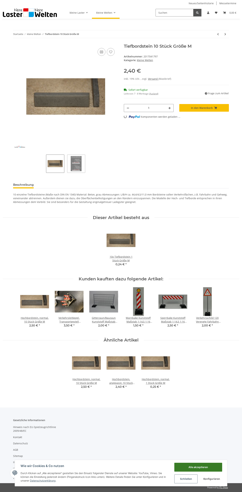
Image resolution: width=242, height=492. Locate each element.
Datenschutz (20, 443)
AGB (15, 449)
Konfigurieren (211, 478)
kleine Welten (145, 60)
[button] (208, 13)
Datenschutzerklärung (43, 480)
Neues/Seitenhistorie (201, 3)
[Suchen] (197, 12)
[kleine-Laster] (30, 13)
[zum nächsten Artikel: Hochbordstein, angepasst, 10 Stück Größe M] (225, 34)
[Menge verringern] (128, 108)
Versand (153, 78)
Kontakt (17, 437)
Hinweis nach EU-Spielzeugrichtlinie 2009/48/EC (34, 428)
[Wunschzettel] (216, 13)
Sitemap (18, 456)
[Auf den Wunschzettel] (111, 52)
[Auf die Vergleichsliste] (101, 52)
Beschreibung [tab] (23, 184)
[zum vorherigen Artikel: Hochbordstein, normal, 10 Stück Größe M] (218, 34)
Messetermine (227, 3)
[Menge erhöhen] (169, 108)
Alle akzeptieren (198, 467)
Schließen (186, 478)
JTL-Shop (223, 487)
